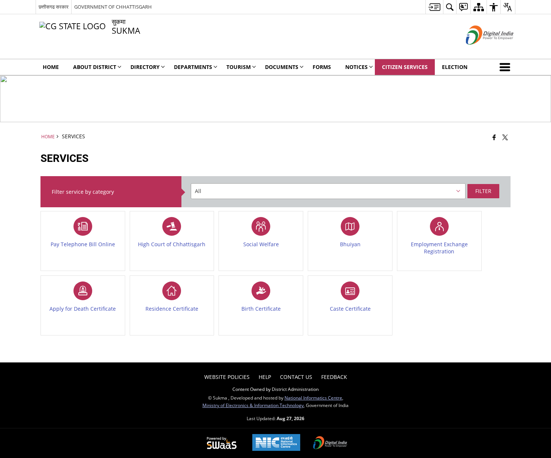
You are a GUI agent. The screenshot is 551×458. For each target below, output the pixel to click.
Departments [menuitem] (193, 66)
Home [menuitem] (51, 66)
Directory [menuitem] (145, 66)
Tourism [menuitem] (238, 66)
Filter (483, 191)
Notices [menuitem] (356, 66)
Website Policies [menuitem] (227, 376)
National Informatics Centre (313, 398)
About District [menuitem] (94, 66)
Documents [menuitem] (281, 66)
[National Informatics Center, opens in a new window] (276, 443)
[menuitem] (434, 7)
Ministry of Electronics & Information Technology (253, 405)
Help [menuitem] (265, 376)
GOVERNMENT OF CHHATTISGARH (113, 6)
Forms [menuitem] (322, 66)
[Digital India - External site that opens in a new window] (480, 50)
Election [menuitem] (454, 66)
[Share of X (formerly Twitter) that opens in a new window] (505, 137)
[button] (506, 67)
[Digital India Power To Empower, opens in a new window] (330, 443)
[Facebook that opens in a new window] (494, 137)
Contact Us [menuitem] (296, 376)
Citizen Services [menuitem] (405, 66)
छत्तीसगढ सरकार (54, 6)
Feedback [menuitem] (334, 376)
